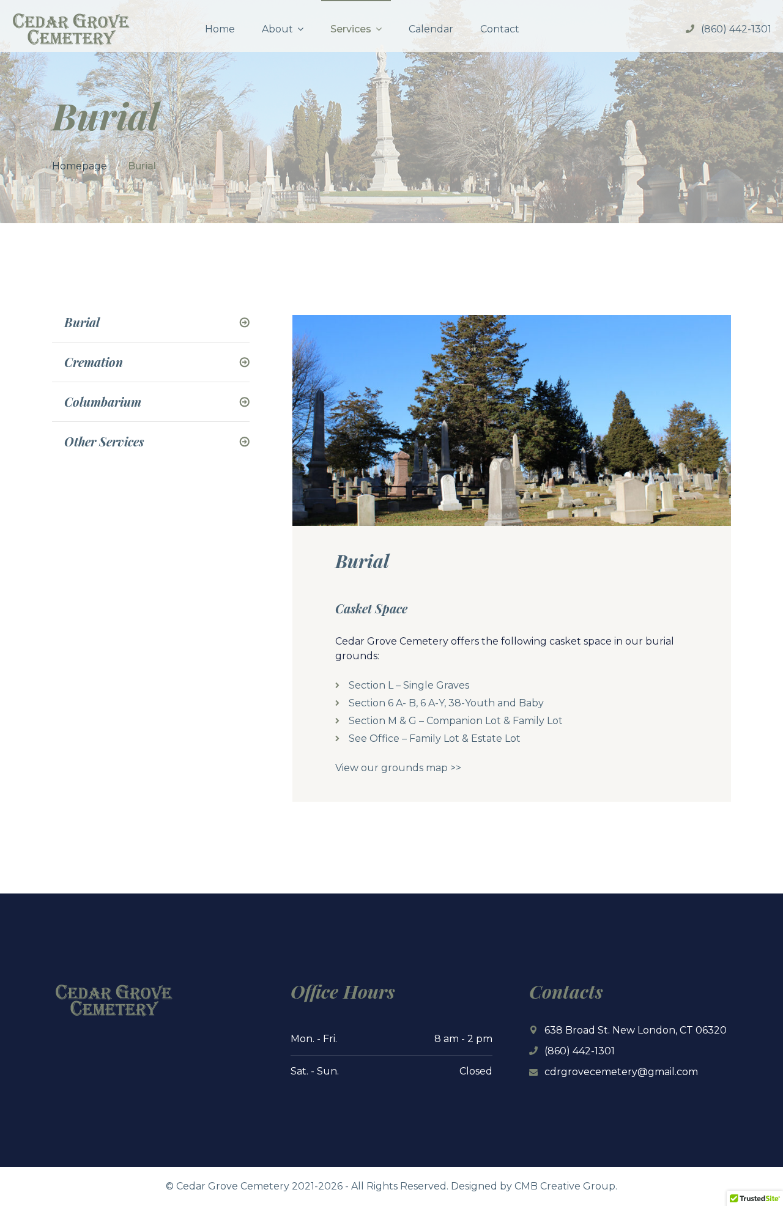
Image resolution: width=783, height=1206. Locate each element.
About (277, 29)
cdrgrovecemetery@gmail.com (621, 1072)
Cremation (93, 362)
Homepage (79, 166)
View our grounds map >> (398, 768)
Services (350, 29)
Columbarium (102, 401)
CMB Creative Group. (565, 1186)
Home (220, 29)
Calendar (431, 29)
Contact (499, 29)
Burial (82, 322)
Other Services (104, 441)
